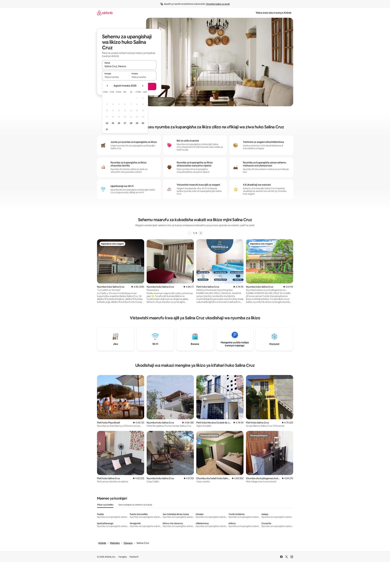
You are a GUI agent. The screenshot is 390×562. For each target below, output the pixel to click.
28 (131, 123)
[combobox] (129, 66)
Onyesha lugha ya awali (218, 4)
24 (107, 123)
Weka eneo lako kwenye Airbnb (273, 12)
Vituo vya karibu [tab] (105, 504)
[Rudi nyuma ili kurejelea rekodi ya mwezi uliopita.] (107, 86)
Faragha (123, 556)
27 (125, 123)
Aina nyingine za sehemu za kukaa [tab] (135, 504)
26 (119, 123)
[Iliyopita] (189, 233)
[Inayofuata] (200, 233)
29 (137, 123)
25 (113, 123)
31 (107, 129)
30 (143, 123)
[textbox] (116, 77)
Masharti (134, 556)
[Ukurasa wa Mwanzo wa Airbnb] (105, 13)
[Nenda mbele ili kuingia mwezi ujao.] (143, 86)
